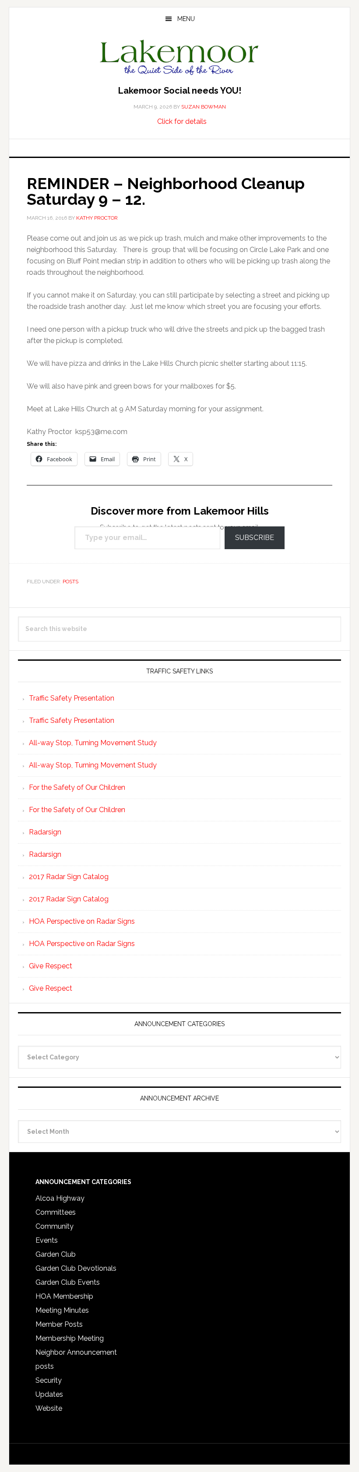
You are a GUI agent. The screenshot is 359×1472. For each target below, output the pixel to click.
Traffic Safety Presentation (71, 698)
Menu (186, 18)
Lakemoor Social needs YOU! (179, 90)
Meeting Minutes (62, 1310)
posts (70, 581)
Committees (55, 1212)
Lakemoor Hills (179, 58)
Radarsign (45, 832)
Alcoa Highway (59, 1198)
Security (48, 1380)
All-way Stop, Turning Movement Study (93, 743)
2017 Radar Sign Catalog (69, 877)
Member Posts (59, 1324)
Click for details (182, 121)
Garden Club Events (67, 1282)
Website (48, 1408)
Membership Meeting (69, 1338)
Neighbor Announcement (76, 1352)
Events (46, 1240)
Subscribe (254, 537)
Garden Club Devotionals (75, 1268)
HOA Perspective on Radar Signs (82, 921)
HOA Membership (64, 1296)
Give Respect (50, 966)
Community (54, 1226)
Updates (49, 1394)
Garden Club (55, 1254)
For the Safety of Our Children (77, 787)
